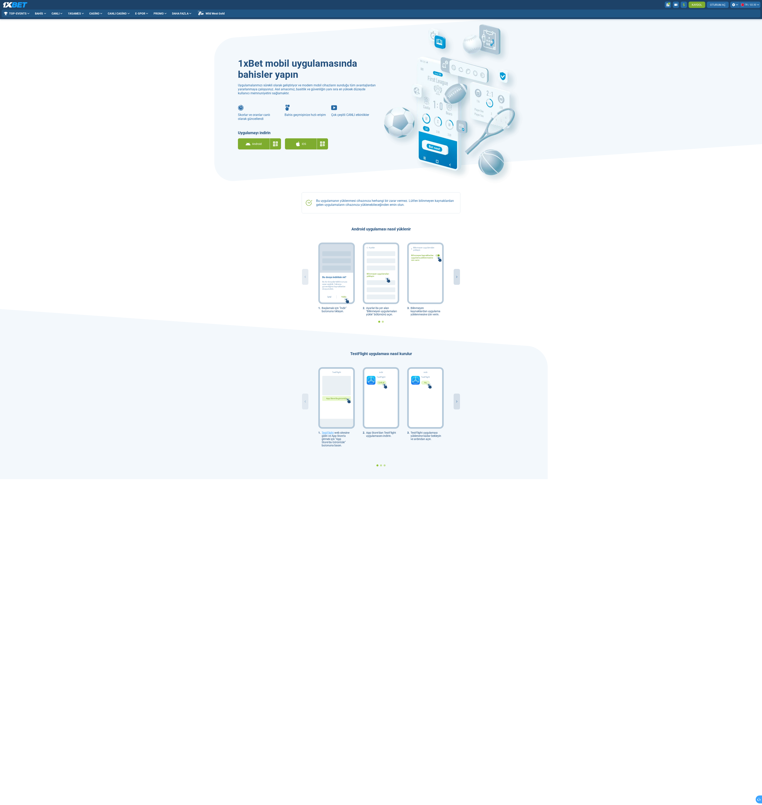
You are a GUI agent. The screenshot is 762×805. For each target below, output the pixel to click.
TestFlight (328, 432)
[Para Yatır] (684, 5)
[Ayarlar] (735, 5)
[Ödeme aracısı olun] (676, 5)
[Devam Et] (457, 277)
